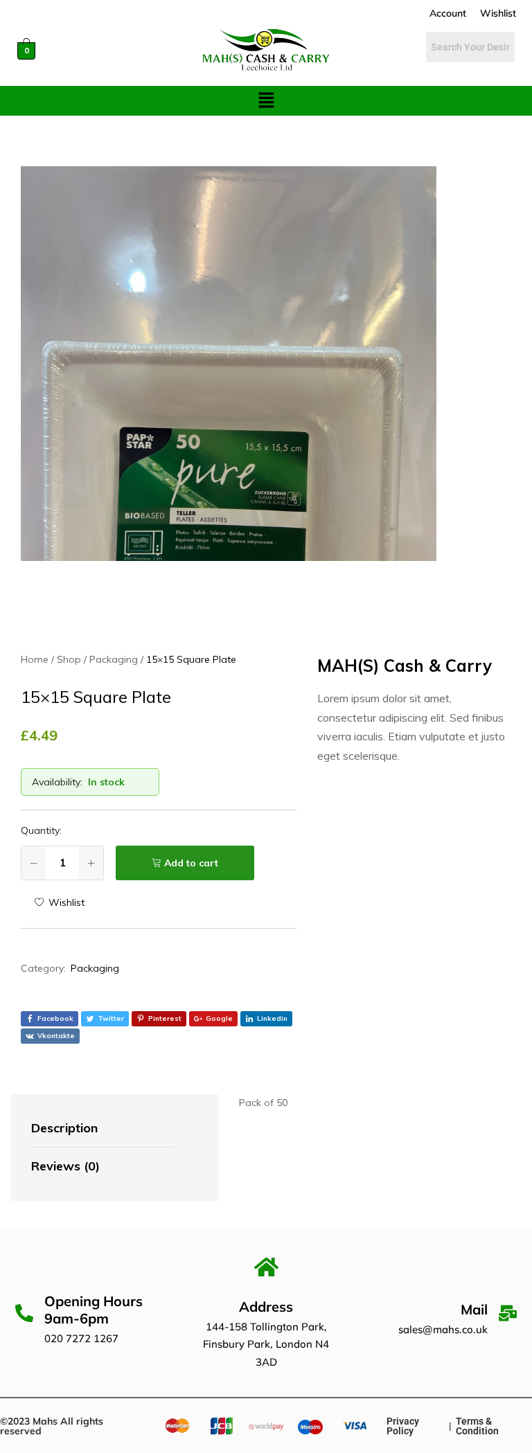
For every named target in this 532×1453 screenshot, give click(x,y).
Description (64, 1128)
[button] (266, 101)
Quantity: (41, 830)
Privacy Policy (403, 1426)
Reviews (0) (65, 1166)
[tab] (102, 1128)
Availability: (57, 782)
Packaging (95, 968)
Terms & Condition (477, 1426)
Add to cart (191, 863)
